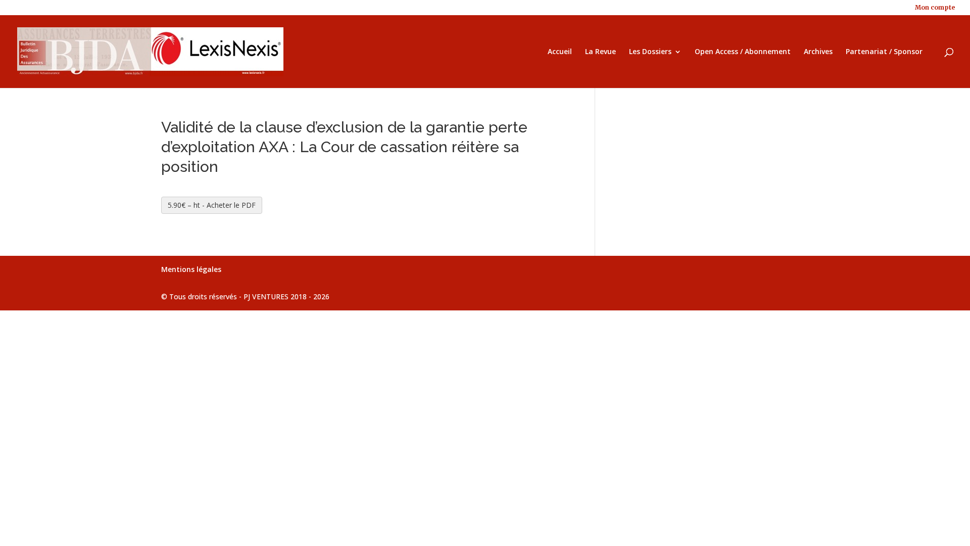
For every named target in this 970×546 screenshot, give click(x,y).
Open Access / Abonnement (743, 52)
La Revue (600, 52)
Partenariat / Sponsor (884, 52)
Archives (818, 52)
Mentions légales (191, 269)
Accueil (560, 52)
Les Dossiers (650, 52)
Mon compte (935, 8)
